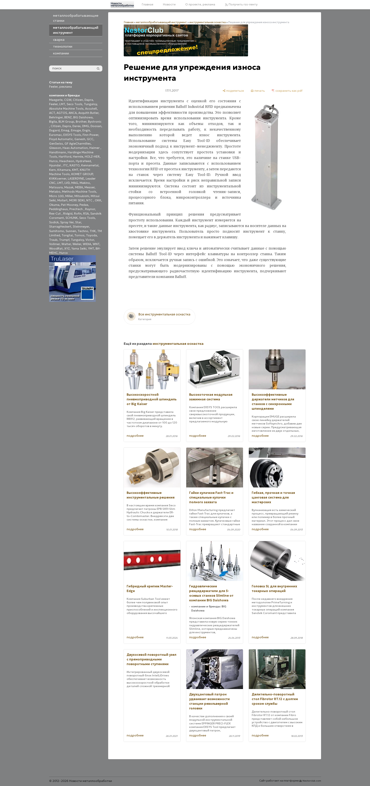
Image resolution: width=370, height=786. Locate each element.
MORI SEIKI (77, 200)
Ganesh (79, 139)
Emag (65, 130)
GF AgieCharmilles (77, 143)
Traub (53, 240)
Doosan (96, 126)
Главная (147, 4)
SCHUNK (71, 218)
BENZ (68, 117)
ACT (52, 113)
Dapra (88, 100)
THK (93, 231)
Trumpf (64, 240)
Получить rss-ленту (243, 4)
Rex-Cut (55, 213)
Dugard (54, 130)
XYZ (67, 248)
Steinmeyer (81, 226)
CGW (67, 100)
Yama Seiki (78, 248)
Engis (86, 130)
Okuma (54, 205)
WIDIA (87, 244)
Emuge (76, 130)
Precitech (76, 209)
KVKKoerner (57, 178)
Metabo (54, 191)
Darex (76, 126)
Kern (52, 170)
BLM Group (66, 121)
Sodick (54, 222)
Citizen (78, 100)
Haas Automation (75, 148)
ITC (65, 165)
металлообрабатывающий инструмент (161, 22)
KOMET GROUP (82, 174)
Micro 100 (56, 196)
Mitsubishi (81, 196)
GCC (90, 139)
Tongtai (67, 235)
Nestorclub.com (312, 780)
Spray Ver (67, 222)
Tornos (79, 235)
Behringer (56, 117)
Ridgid (67, 213)
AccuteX (91, 108)
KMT (75, 170)
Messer (89, 187)
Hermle (78, 156)
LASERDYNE (76, 178)
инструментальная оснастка (207, 22)
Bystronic (94, 121)
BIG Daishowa (83, 117)
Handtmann (57, 152)
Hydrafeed (83, 161)
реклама (65, 86)
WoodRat (56, 248)
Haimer (94, 148)
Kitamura (64, 170)
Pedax (83, 205)
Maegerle (56, 100)
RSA (86, 213)
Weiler (76, 244)
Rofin (78, 213)
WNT (96, 244)
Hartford (65, 156)
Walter (66, 244)
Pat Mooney (69, 205)
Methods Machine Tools (79, 191)
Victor (89, 240)
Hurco (53, 161)
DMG (85, 126)
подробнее (135, 436)
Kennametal (89, 165)
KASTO (75, 165)
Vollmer (54, 244)
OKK (98, 200)
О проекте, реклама (200, 4)
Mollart (62, 200)
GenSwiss (56, 143)
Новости (169, 4)
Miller (69, 196)
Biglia (53, 121)
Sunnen (71, 231)
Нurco (63, 253)
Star (78, 222)
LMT (62, 104)
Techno (83, 231)
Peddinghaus (58, 209)
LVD (67, 183)
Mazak (68, 187)
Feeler (53, 86)
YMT (91, 248)
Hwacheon (66, 161)
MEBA (79, 187)
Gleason (55, 148)
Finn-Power (90, 135)
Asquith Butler (88, 113)
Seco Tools (74, 104)
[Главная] (122, 4)
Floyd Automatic (61, 139)
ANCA (73, 113)
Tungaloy (90, 104)
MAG (74, 183)
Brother (81, 121)
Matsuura (56, 187)
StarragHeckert (60, 226)
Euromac (55, 135)
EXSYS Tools (72, 135)
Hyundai (55, 165)
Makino (85, 183)
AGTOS (62, 113)
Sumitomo (56, 231)
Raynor (90, 209)
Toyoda (91, 235)
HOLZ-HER (92, 156)
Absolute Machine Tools (66, 108)
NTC (89, 200)
